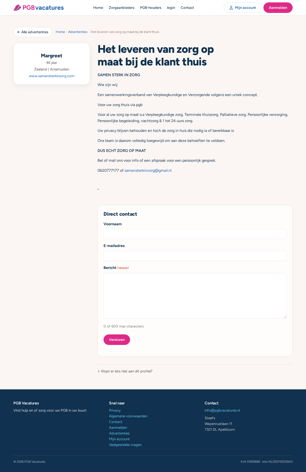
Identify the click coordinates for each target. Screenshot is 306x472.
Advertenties (77, 32)
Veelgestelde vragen (125, 445)
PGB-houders (150, 7)
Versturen (117, 340)
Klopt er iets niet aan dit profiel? (127, 371)
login (171, 7)
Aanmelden (278, 7)
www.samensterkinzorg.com (51, 76)
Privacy (115, 410)
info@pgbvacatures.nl (222, 410)
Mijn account (245, 7)
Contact (187, 7)
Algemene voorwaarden (128, 416)
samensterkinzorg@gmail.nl (148, 170)
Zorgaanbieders (121, 7)
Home (98, 7)
